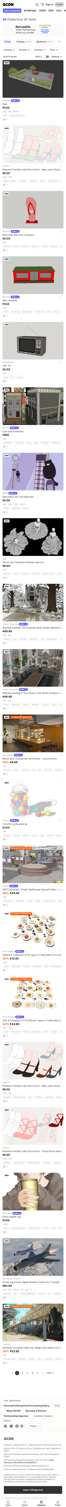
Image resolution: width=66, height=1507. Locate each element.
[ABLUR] (12, 11)
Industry (8, 50)
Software (38, 50)
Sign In (49, 4)
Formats (23, 50)
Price (52, 50)
